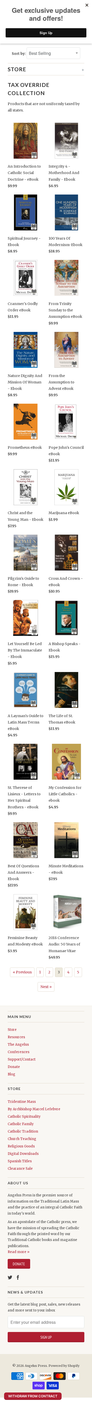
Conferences (18, 1052)
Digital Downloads (23, 1154)
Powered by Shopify (64, 1366)
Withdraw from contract (32, 1396)
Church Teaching (22, 1139)
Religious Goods (21, 1146)
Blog (11, 1074)
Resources (16, 1037)
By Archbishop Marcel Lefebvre (34, 1109)
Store (12, 1029)
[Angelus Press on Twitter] (10, 1277)
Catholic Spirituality (24, 1116)
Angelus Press (36, 1366)
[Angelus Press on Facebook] (18, 1277)
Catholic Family (21, 1124)
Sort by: (19, 54)
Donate (14, 1067)
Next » (46, 986)
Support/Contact (22, 1059)
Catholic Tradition (23, 1131)
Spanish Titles (20, 1161)
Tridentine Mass (22, 1102)
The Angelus (18, 1044)
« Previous (22, 972)
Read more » (18, 1252)
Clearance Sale (20, 1168)
